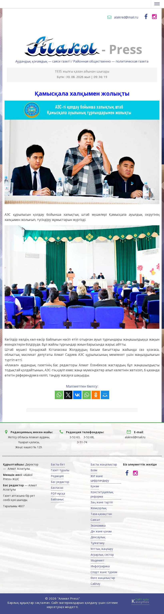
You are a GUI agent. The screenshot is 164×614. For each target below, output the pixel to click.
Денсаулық (98, 537)
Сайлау (95, 584)
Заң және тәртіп (102, 502)
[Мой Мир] (105, 395)
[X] (68, 395)
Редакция (57, 476)
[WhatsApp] (59, 395)
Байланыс (57, 499)
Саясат (95, 520)
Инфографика (100, 566)
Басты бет (58, 464)
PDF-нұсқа (58, 493)
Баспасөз (57, 488)
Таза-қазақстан (101, 514)
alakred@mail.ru (126, 17)
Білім (94, 470)
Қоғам (95, 486)
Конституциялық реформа (102, 494)
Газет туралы (60, 470)
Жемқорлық (99, 508)
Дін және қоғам (101, 531)
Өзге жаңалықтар (103, 578)
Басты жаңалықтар (104, 464)
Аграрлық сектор (102, 554)
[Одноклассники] (96, 395)
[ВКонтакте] (77, 395)
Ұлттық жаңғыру (102, 549)
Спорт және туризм (104, 572)
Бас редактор (60, 482)
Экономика (98, 525)
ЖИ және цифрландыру (100, 478)
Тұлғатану (97, 543)
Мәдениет (97, 560)
